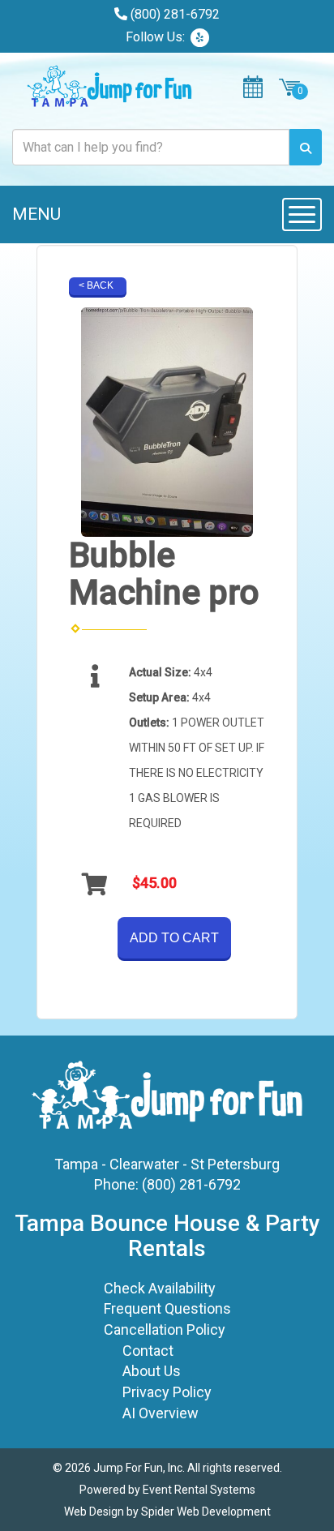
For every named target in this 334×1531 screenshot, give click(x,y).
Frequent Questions (167, 1308)
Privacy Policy (167, 1391)
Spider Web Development (206, 1511)
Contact (147, 1350)
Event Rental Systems (199, 1489)
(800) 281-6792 (175, 14)
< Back (96, 285)
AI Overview (160, 1413)
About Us (151, 1370)
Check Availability (160, 1288)
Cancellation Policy (164, 1329)
